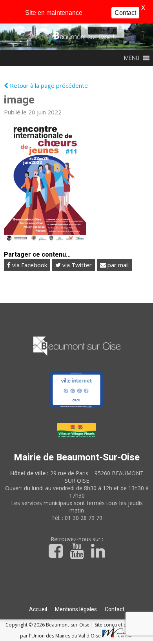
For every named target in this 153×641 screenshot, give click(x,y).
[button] (97, 30)
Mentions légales (76, 609)
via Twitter (76, 265)
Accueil (38, 609)
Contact (114, 609)
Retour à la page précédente (48, 85)
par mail (117, 265)
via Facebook (29, 265)
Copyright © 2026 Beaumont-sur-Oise (48, 624)
